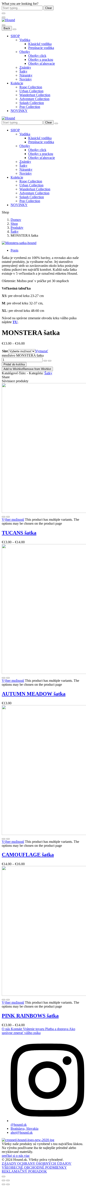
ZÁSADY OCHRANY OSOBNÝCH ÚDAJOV (36, 1163)
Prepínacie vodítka (41, 48)
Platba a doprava (57, 1029)
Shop (14, 224)
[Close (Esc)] (3, 1180)
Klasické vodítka (40, 44)
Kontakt (17, 1029)
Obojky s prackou (40, 59)
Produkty (17, 227)
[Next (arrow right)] (8, 1184)
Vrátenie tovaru (34, 1029)
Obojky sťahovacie (41, 63)
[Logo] (8, 20)
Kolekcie (17, 83)
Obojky (24, 52)
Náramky (25, 75)
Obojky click (37, 55)
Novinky (25, 79)
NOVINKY (19, 111)
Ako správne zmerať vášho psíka (38, 1031)
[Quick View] (3, 516)
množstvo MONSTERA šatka (23, 355)
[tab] (47, 250)
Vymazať (41, 351)
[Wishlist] (8, 516)
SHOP (15, 36)
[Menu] (3, 17)
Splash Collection (31, 103)
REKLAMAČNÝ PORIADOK (24, 1171)
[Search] (56, 123)
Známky (25, 67)
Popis (14, 250)
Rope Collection (30, 87)
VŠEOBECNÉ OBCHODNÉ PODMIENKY (34, 1167)
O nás (6, 1029)
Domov (16, 220)
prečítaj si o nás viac (16, 1155)
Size (5, 351)
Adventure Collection (34, 99)
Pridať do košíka (14, 364)
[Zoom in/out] (8, 1180)
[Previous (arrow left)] (3, 1184)
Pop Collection (29, 107)
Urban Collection (31, 91)
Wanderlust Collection (34, 95)
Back (7, 28)
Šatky (23, 71)
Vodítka (24, 40)
